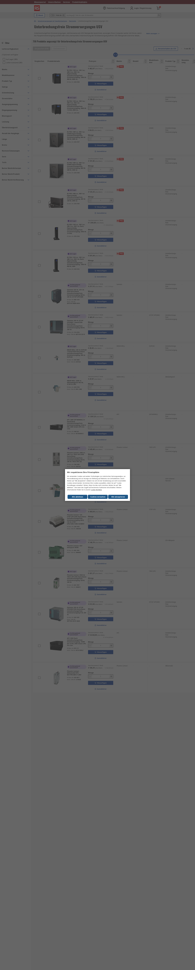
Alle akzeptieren (118, 497)
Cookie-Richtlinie (96, 490)
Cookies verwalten (97, 497)
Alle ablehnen (77, 497)
